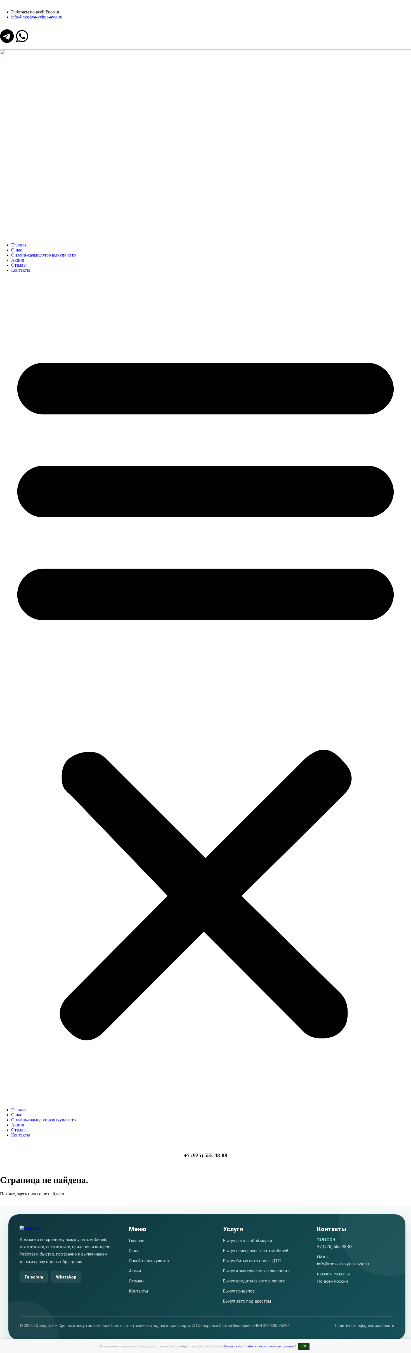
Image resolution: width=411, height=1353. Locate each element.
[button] (205, 690)
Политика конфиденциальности (364, 1325)
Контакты (20, 270)
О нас (16, 250)
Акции (17, 260)
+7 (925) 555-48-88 (205, 1155)
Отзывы (19, 265)
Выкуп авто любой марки (247, 1240)
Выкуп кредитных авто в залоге (254, 1281)
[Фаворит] (31, 1228)
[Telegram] (7, 36)
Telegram (33, 1277)
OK (304, 1346)
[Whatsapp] (22, 36)
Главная (18, 245)
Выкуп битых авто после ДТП (252, 1260)
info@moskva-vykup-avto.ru (343, 1263)
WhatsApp (66, 1277)
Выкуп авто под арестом (247, 1301)
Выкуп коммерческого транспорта (256, 1270)
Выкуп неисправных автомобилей (255, 1250)
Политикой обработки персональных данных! (260, 1346)
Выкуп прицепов (239, 1291)
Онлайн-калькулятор (149, 1260)
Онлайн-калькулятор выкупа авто (43, 255)
